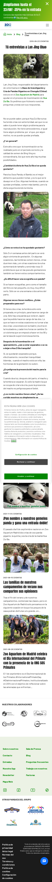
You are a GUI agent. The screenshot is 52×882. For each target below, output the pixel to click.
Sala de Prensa (33, 748)
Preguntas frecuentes (37, 762)
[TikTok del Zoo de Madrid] (47, 790)
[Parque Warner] (12, 809)
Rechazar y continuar (26, 462)
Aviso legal (7, 851)
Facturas (30, 775)
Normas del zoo (8, 856)
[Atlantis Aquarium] (36, 822)
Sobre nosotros (10, 748)
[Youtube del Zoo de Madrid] (33, 790)
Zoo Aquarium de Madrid (27, 94)
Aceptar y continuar (26, 476)
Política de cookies (7, 870)
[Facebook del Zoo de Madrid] (18, 790)
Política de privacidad (7, 846)
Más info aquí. (22, 17)
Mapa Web (8, 781)
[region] (26, 441)
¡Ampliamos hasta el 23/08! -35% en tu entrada (22, 7)
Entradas (7, 762)
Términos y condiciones (8, 863)
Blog (28, 755)
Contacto (7, 755)
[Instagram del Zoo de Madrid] (5, 790)
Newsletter (8, 775)
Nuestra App (9, 768)
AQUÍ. (14, 441)
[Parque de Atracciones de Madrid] (36, 809)
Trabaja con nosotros (36, 768)
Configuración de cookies (9, 876)
